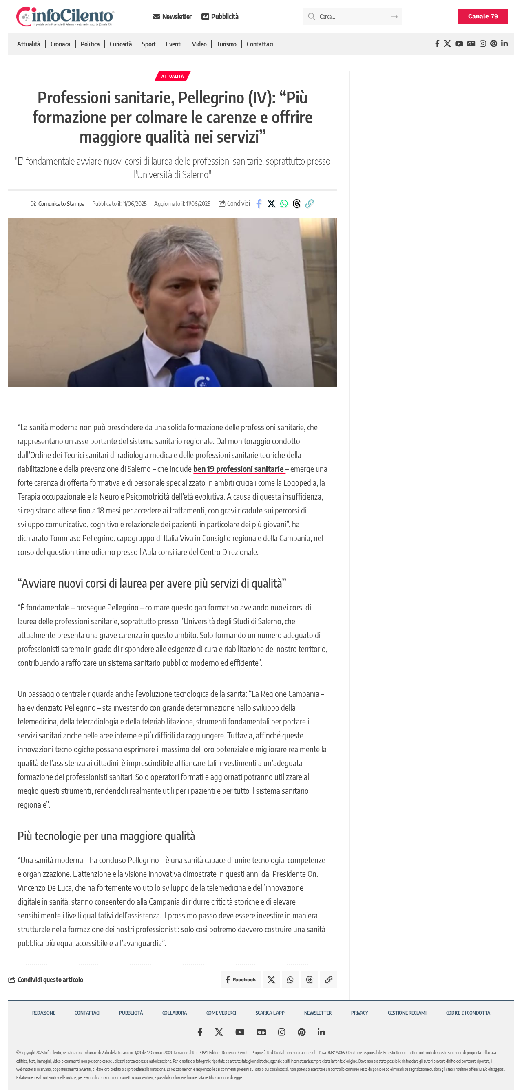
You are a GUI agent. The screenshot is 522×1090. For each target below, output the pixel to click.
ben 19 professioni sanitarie (239, 468)
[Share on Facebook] (258, 203)
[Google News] (471, 43)
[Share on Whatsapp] (284, 203)
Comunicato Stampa (61, 203)
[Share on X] (271, 203)
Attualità (172, 76)
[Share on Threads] (296, 203)
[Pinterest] (493, 43)
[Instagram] (483, 43)
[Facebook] (437, 43)
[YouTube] (459, 43)
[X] (447, 43)
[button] (309, 203)
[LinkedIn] (504, 43)
